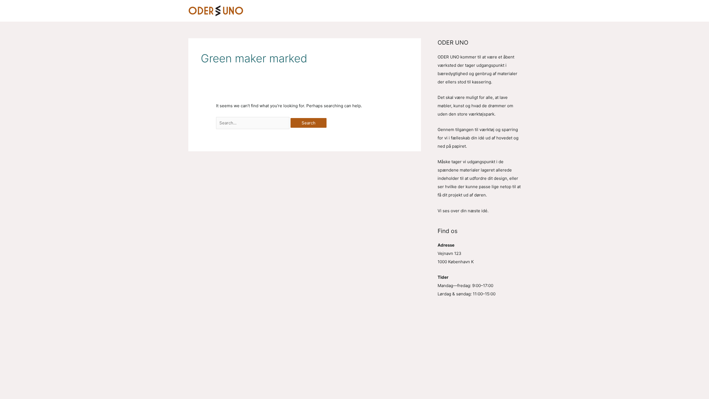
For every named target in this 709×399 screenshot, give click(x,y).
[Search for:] (253, 123)
